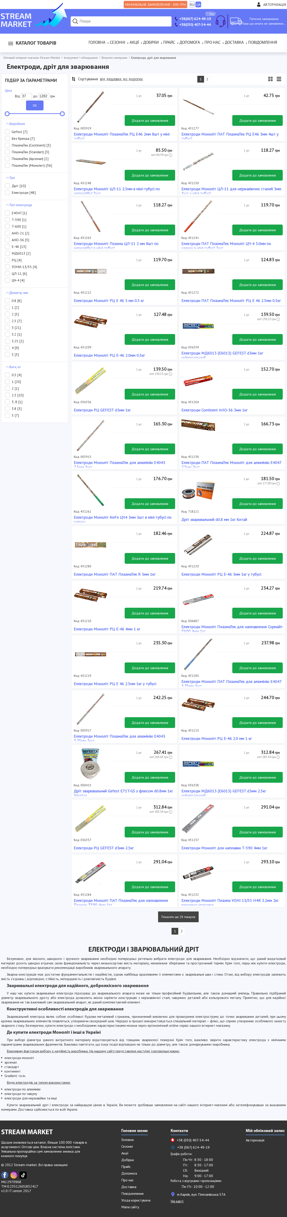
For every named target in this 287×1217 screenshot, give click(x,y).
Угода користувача (135, 1200)
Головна (97, 43)
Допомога (190, 43)
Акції (134, 43)
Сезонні (117, 43)
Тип (12, 178)
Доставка (234, 43)
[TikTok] (23, 1175)
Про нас (212, 43)
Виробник (17, 124)
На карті (177, 1201)
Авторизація (274, 4)
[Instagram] (13, 1175)
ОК (35, 105)
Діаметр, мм (18, 293)
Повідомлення (262, 43)
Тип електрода (20, 205)
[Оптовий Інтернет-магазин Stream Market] (33, 25)
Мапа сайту (130, 1207)
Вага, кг (15, 367)
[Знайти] (75, 21)
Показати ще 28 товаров (178, 917)
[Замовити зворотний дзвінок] (220, 21)
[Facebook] (4, 1175)
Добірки (151, 43)
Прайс (169, 43)
